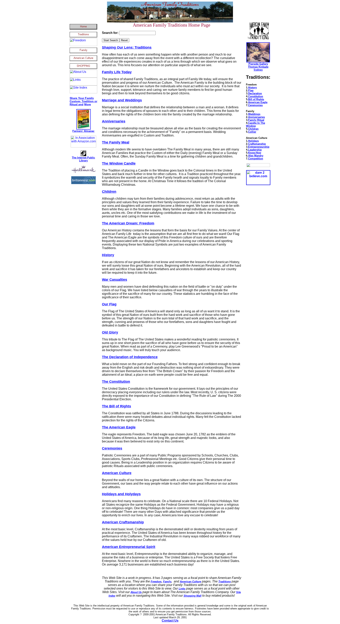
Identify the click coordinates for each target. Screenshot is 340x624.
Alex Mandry (255, 155)
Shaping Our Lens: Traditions (127, 47)
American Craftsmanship (123, 522)
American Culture (116, 473)
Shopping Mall (192, 595)
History (108, 255)
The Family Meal (115, 142)
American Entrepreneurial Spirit (128, 547)
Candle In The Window (255, 124)
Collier (252, 131)
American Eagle (257, 102)
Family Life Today (117, 72)
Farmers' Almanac (83, 131)
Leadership (255, 149)
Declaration (255, 93)
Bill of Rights (256, 99)
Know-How (254, 152)
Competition (255, 158)
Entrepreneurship (258, 146)
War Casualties (114, 280)
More (87, 104)
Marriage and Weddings (122, 100)
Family (167, 581)
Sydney (258, 69)
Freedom (156, 581)
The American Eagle (119, 427)
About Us (136, 592)
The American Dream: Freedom (128, 223)
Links (182, 588)
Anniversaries (113, 121)
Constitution (255, 96)
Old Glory (110, 332)
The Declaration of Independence (130, 357)
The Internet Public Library (83, 159)
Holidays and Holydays (121, 494)
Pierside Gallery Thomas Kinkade (258, 65)
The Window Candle (119, 163)
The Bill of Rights (116, 406)
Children (109, 192)
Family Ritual (256, 120)
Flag (250, 90)
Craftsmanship (257, 143)
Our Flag (109, 304)
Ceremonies (112, 448)
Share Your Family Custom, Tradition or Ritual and (83, 101)
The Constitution (116, 382)
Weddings (254, 114)
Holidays (253, 140)
